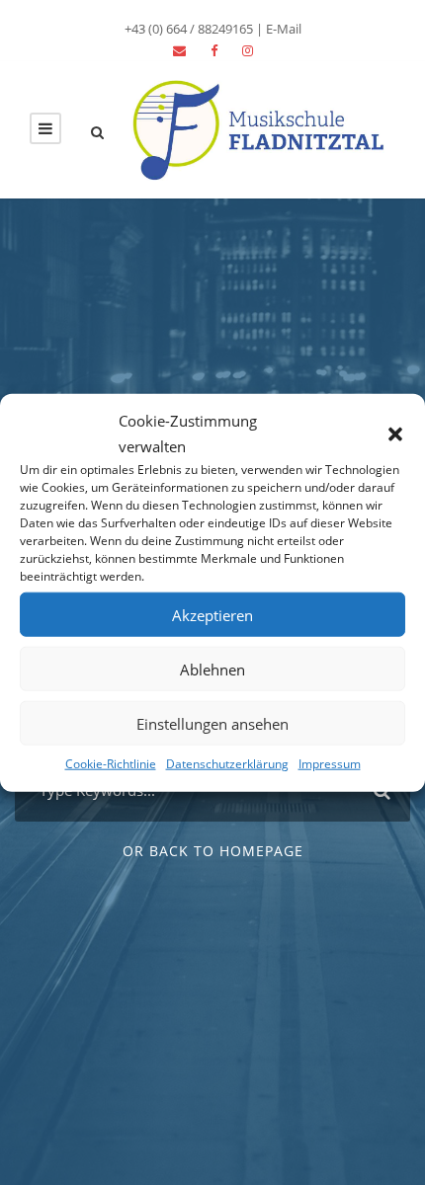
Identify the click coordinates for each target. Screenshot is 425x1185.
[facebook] (214, 50)
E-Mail (283, 29)
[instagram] (247, 50)
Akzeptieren (212, 614)
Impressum (329, 763)
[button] (395, 433)
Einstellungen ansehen (212, 723)
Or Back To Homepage (213, 850)
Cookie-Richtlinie (110, 763)
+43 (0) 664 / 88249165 (189, 29)
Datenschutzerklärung (227, 763)
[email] (179, 50)
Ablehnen (212, 668)
